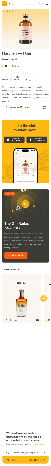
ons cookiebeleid (36, 444)
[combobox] (25, 3)
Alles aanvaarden (37, 460)
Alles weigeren (14, 460)
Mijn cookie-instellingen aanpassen (22, 452)
